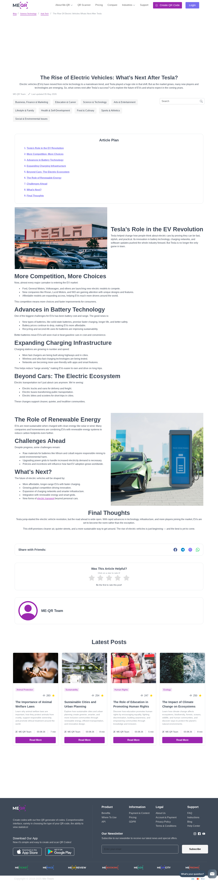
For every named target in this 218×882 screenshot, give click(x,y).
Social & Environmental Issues (31, 119)
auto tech (45, 14)
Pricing (99, 5)
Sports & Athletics (110, 110)
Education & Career (65, 102)
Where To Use (109, 817)
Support (144, 5)
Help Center (193, 826)
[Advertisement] (109, 38)
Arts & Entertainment (124, 102)
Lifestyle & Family (24, 110)
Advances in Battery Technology (45, 160)
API (103, 821)
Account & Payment (166, 817)
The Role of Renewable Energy (44, 178)
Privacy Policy (163, 821)
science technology (28, 14)
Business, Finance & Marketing (31, 102)
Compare (112, 5)
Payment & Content (139, 813)
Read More (36, 740)
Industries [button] (127, 5)
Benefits (106, 813)
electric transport (45, 498)
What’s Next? (34, 189)
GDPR (132, 821)
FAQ (189, 813)
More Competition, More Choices (45, 154)
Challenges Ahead (37, 184)
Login (192, 5)
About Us (161, 813)
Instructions (193, 817)
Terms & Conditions (166, 826)
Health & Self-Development (55, 110)
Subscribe (195, 849)
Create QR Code (169, 5)
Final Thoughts (35, 195)
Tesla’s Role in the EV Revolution (45, 148)
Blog (15, 14)
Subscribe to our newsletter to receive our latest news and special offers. (139, 838)
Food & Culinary (85, 110)
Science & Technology (95, 102)
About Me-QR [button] (62, 5)
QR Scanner (84, 5)
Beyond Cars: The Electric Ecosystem (48, 172)
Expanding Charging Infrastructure (46, 166)
